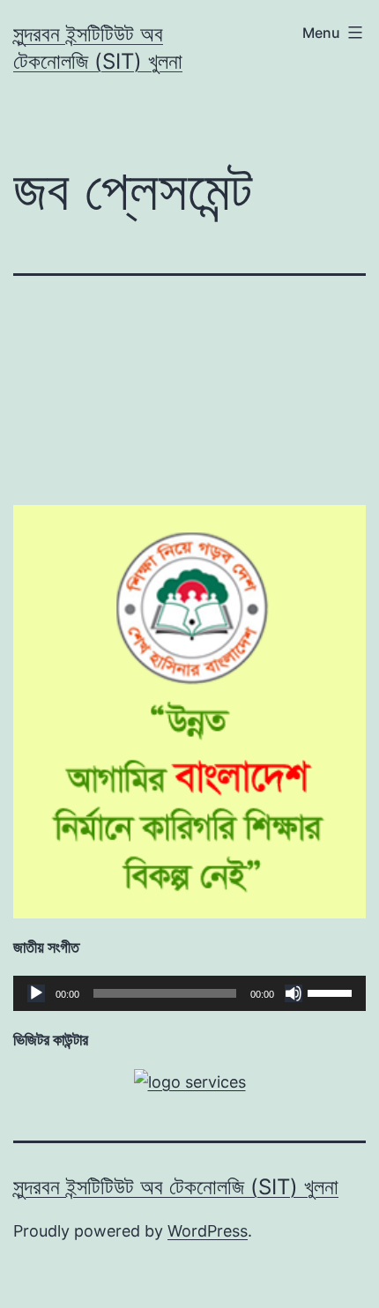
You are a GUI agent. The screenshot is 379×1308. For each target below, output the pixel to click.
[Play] (36, 993)
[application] (189, 993)
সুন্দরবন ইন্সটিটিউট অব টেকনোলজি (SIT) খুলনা (175, 1187)
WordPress (207, 1231)
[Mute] (293, 993)
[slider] (332, 991)
